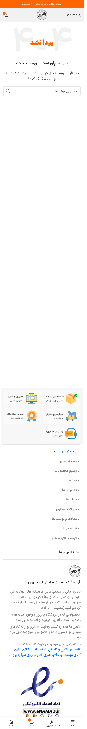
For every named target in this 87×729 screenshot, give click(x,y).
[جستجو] (8, 91)
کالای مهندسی (71, 655)
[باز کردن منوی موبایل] (62, 15)
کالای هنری (51, 655)
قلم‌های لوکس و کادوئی (64, 649)
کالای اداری (21, 649)
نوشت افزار (38, 649)
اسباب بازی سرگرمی (28, 655)
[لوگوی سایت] (42, 14)
